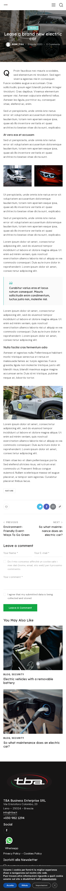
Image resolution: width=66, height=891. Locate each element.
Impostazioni (41, 885)
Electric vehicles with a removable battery (28, 681)
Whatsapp (11, 848)
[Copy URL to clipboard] (60, 507)
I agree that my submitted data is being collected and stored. (30, 596)
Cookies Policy (33, 853)
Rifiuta (25, 885)
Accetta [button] (10, 885)
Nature (9, 491)
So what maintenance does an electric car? (31, 744)
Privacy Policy (11, 853)
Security (18, 674)
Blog (33, 28)
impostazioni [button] (49, 879)
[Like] (6, 507)
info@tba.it (10, 812)
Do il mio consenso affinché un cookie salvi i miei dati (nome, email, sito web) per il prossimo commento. (35, 565)
